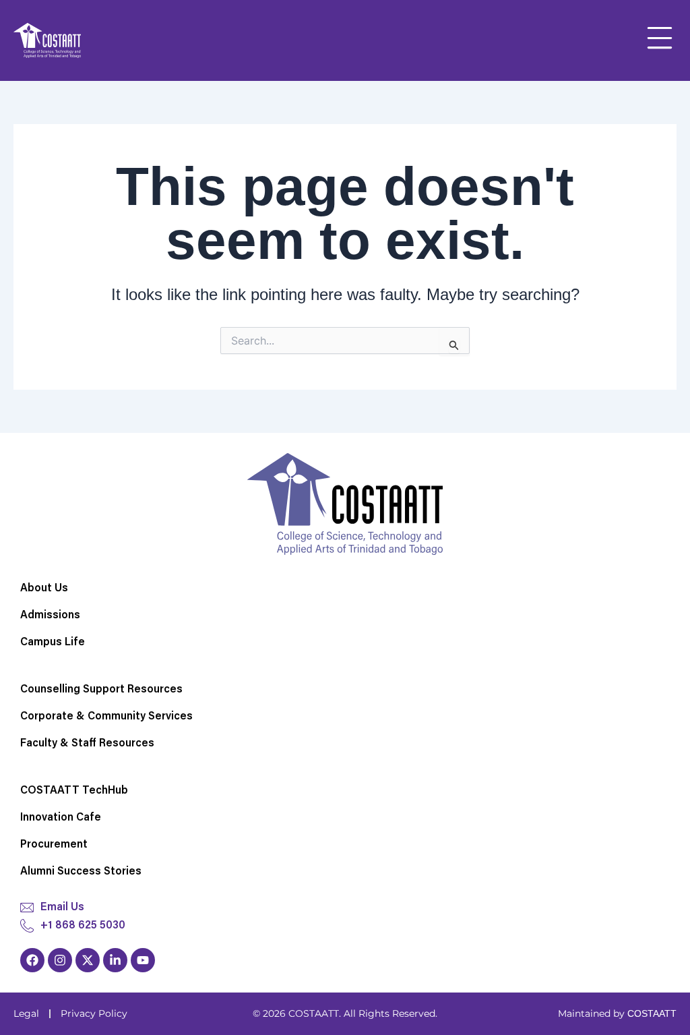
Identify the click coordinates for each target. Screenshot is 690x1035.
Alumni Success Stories (81, 871)
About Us (44, 588)
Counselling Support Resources (101, 689)
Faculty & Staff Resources (87, 743)
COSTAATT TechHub (74, 791)
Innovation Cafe (60, 817)
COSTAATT (652, 1013)
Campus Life (52, 642)
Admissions (50, 615)
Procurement (54, 844)
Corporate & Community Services (106, 716)
